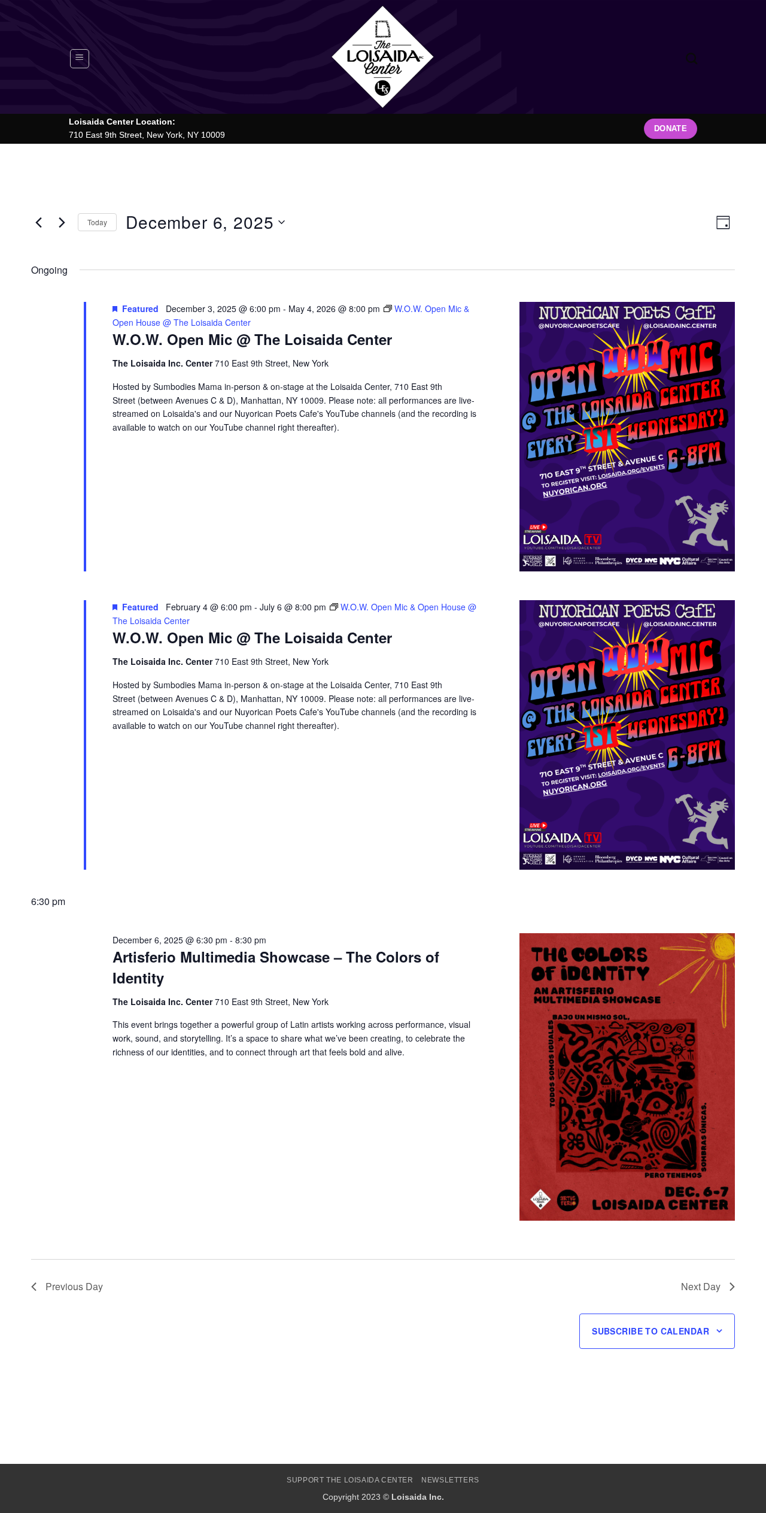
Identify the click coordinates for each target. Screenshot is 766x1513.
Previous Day (74, 1286)
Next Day (701, 1286)
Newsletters (450, 1480)
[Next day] (61, 222)
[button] (79, 58)
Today (97, 222)
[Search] (691, 58)
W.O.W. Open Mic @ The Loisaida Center (252, 339)
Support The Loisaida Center (350, 1480)
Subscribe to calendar (650, 1331)
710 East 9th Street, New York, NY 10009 (147, 135)
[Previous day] (38, 222)
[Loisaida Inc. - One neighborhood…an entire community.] (383, 57)
